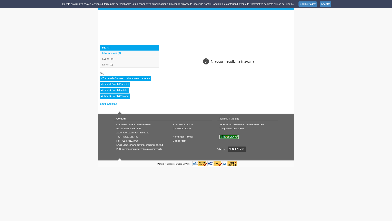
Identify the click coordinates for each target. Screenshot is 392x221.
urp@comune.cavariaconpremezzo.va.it (143, 145)
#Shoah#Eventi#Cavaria (115, 96)
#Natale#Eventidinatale (114, 90)
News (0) (107, 64)
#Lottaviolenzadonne (138, 78)
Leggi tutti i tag (108, 103)
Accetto (325, 4)
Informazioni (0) (111, 53)
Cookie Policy (179, 141)
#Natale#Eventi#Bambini (115, 84)
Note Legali (178, 136)
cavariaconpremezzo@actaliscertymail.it (142, 149)
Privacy (189, 136)
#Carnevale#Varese (112, 78)
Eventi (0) (108, 59)
